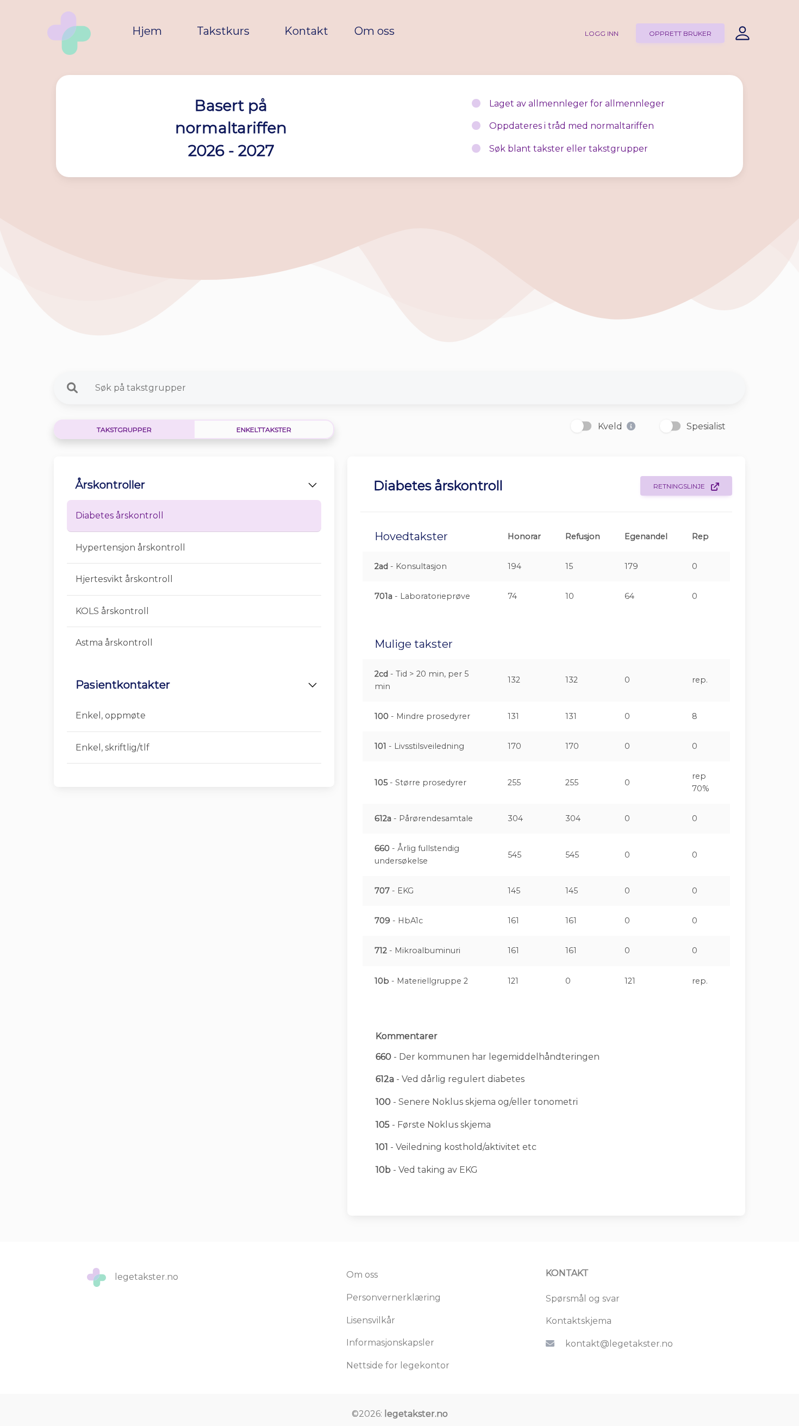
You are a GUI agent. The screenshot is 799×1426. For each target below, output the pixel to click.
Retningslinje (680, 486)
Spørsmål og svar (583, 1298)
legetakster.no (416, 1414)
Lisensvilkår (370, 1320)
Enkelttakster (263, 430)
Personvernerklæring (393, 1297)
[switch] (581, 425)
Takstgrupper (124, 430)
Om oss (362, 1274)
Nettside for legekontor (398, 1365)
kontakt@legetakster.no (619, 1344)
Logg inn (602, 33)
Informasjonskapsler (390, 1342)
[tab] (194, 516)
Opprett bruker (680, 33)
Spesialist (706, 426)
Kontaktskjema (578, 1321)
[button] (631, 426)
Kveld (610, 426)
